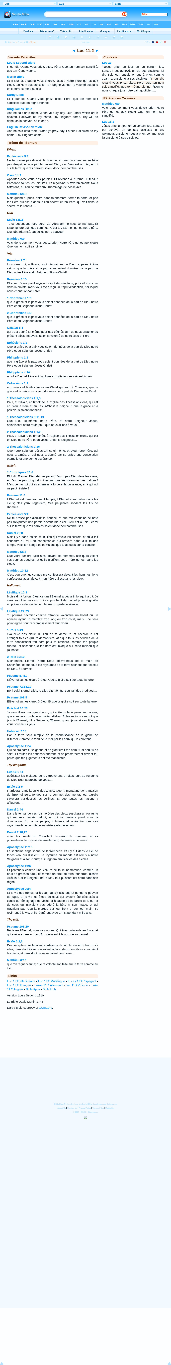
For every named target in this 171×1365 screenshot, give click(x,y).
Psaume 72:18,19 (19, 686)
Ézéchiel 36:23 (17, 708)
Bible (7, 42)
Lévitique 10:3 (17, 592)
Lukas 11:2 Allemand (48, 985)
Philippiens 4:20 (18, 372)
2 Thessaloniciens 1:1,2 (24, 432)
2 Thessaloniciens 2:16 (23, 446)
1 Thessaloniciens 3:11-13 (25, 417)
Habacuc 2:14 (16, 731)
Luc (13, 42)
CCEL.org (45, 1007)
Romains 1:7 (16, 260)
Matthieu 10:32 (17, 570)
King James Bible (19, 109)
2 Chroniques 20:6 (20, 472)
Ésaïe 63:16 (15, 219)
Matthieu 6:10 (16, 960)
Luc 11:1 (108, 121)
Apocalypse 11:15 (19, 847)
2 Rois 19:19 (16, 657)
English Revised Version (24, 127)
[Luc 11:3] (167, 616)
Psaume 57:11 (17, 675)
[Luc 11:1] (4, 616)
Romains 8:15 (17, 279)
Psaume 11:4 (16, 495)
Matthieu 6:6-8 (17, 194)
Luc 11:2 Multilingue (51, 981)
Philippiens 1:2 (17, 357)
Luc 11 (106, 62)
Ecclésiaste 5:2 (18, 156)
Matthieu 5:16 (16, 551)
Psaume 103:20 (18, 926)
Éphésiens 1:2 (17, 342)
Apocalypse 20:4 (19, 888)
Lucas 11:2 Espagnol (82, 981)
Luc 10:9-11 (15, 772)
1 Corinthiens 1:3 (19, 298)
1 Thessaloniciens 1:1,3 (24, 398)
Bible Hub (49, 989)
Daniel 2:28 (15, 533)
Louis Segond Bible (21, 62)
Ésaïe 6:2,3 (15, 941)
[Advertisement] (85, 1037)
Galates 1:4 (15, 327)
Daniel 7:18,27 (17, 832)
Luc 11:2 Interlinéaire (21, 981)
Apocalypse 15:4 (19, 746)
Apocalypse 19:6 (19, 866)
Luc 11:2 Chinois (77, 985)
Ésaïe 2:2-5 (15, 786)
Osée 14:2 (14, 175)
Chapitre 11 (23, 42)
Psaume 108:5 (17, 697)
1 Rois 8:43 (15, 630)
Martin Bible (15, 76)
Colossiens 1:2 (17, 383)
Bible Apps (33, 989)
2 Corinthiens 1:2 (19, 313)
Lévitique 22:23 (18, 611)
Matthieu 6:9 (16, 238)
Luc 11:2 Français (19, 985)
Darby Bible (15, 94)
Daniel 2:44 (15, 809)
